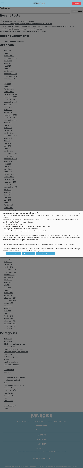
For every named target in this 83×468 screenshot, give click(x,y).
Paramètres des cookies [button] (45, 254)
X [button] (79, 213)
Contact (76, 4)
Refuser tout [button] (28, 254)
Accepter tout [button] (13, 254)
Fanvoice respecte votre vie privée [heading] (21, 213)
